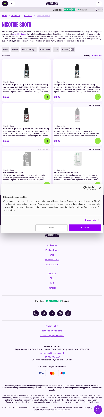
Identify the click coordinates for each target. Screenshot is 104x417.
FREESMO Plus (52, 259)
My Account (52, 245)
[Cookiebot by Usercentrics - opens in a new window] (85, 188)
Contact (52, 288)
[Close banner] (100, 188)
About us (52, 273)
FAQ (52, 283)
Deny (51, 228)
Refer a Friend (52, 264)
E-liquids (28, 15)
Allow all (85, 228)
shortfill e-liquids (19, 34)
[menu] (5, 3)
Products (15, 15)
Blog (52, 278)
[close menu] (12, 3)
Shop (4, 15)
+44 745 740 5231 (52, 357)
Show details (90, 220)
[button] (5, 49)
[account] (99, 3)
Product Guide (51, 250)
